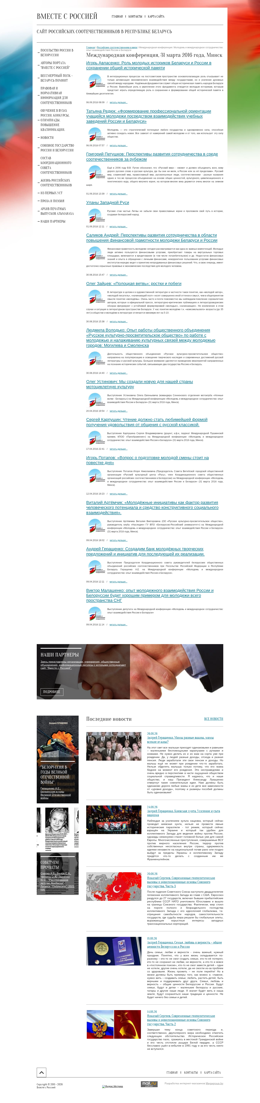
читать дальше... (119, 102)
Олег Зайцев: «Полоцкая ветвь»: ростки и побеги (133, 283)
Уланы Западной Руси (107, 202)
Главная (90, 47)
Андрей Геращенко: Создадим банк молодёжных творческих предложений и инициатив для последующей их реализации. (145, 551)
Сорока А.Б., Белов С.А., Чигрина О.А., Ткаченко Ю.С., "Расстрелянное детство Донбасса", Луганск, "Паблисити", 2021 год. (57, 881)
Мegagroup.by (214, 1083)
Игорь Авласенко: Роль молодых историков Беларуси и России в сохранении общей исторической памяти (148, 65)
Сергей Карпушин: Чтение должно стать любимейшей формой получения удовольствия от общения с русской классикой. (146, 422)
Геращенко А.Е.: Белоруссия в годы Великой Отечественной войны (56, 793)
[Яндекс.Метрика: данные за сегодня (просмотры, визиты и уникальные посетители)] (112, 1086)
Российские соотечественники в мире (117, 47)
